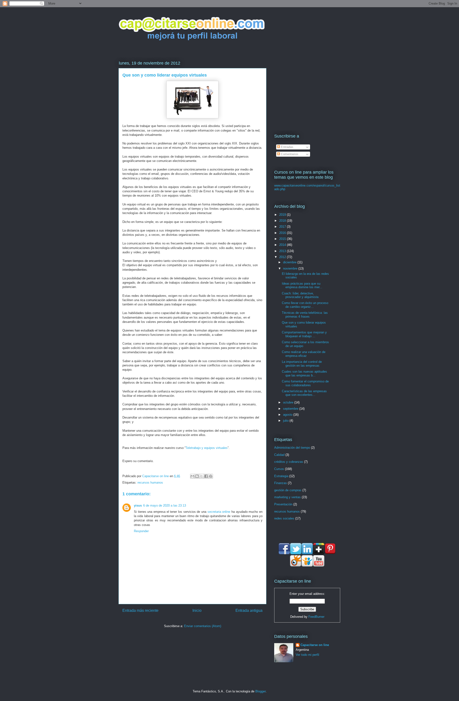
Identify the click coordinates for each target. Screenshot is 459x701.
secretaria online (219, 511)
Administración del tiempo (292, 447)
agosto (288, 414)
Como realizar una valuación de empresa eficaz (303, 354)
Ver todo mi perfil (307, 655)
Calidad (279, 455)
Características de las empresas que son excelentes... (304, 393)
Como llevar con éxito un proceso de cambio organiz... (305, 305)
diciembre (290, 262)
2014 (283, 245)
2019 (283, 214)
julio (286, 420)
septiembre (291, 408)
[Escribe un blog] (197, 476)
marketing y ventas (287, 497)
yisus (138, 505)
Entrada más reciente (140, 610)
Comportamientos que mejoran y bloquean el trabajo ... (304, 334)
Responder (141, 531)
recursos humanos (150, 482)
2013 (283, 251)
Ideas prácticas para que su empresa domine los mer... (302, 285)
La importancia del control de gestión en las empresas (302, 363)
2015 (283, 239)
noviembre (290, 268)
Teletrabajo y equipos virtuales (207, 448)
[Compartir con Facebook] (206, 476)
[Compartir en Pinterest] (210, 476)
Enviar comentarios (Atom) (202, 626)
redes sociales (284, 518)
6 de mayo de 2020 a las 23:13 (164, 505)
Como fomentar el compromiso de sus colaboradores (305, 383)
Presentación (283, 504)
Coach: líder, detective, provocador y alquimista (300, 295)
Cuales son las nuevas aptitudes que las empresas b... (304, 373)
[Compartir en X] (201, 476)
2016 (283, 233)
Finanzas (280, 483)
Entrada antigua (248, 610)
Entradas (286, 147)
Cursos (279, 469)
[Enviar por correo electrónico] (192, 476)
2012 (283, 257)
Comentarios (289, 154)
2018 (283, 220)
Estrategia (281, 476)
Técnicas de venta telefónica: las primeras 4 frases (305, 314)
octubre (288, 402)
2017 (283, 226)
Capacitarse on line (156, 476)
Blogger (260, 691)
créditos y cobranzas (288, 462)
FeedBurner (316, 616)
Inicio (197, 610)
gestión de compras (287, 490)
